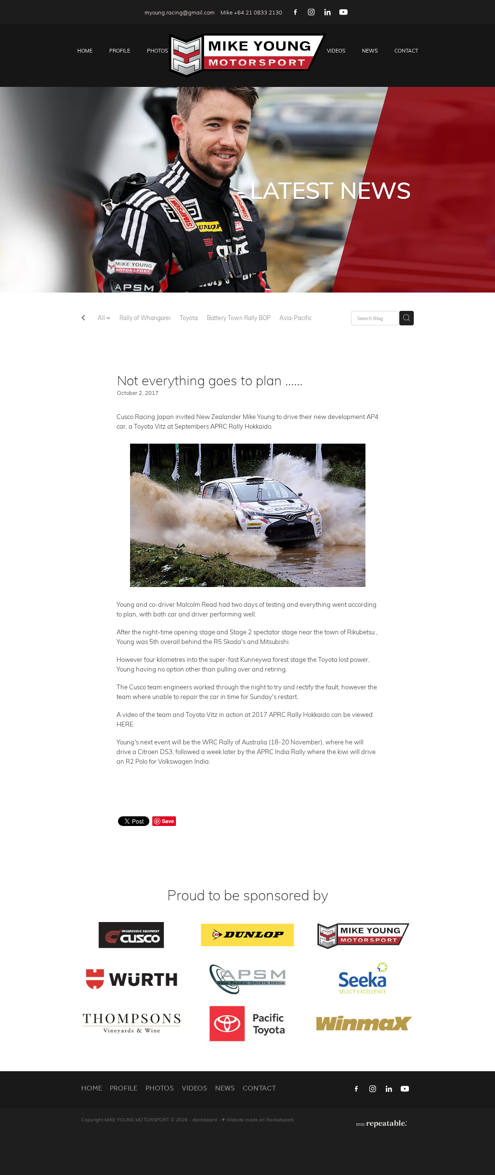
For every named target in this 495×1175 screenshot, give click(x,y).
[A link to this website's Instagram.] (311, 12)
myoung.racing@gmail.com (180, 12)
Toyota (189, 318)
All (102, 318)
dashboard (204, 1119)
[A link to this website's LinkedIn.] (327, 12)
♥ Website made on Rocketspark (258, 1119)
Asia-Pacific (295, 318)
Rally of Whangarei (145, 318)
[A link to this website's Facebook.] (295, 12)
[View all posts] (83, 318)
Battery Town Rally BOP (239, 318)
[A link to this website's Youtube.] (343, 12)
